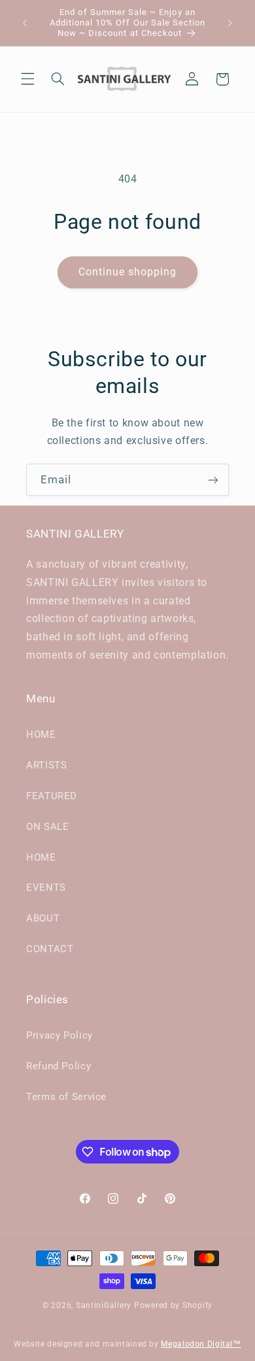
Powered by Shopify (173, 1305)
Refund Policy (58, 1066)
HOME (41, 734)
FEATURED (51, 796)
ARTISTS (46, 765)
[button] (27, 79)
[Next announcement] (230, 23)
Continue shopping (127, 272)
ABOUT (43, 918)
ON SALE (47, 827)
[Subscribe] (213, 480)
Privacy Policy (59, 1035)
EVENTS (46, 887)
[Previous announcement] (24, 23)
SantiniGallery (103, 1305)
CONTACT (49, 949)
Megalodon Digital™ (201, 1344)
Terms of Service (66, 1097)
